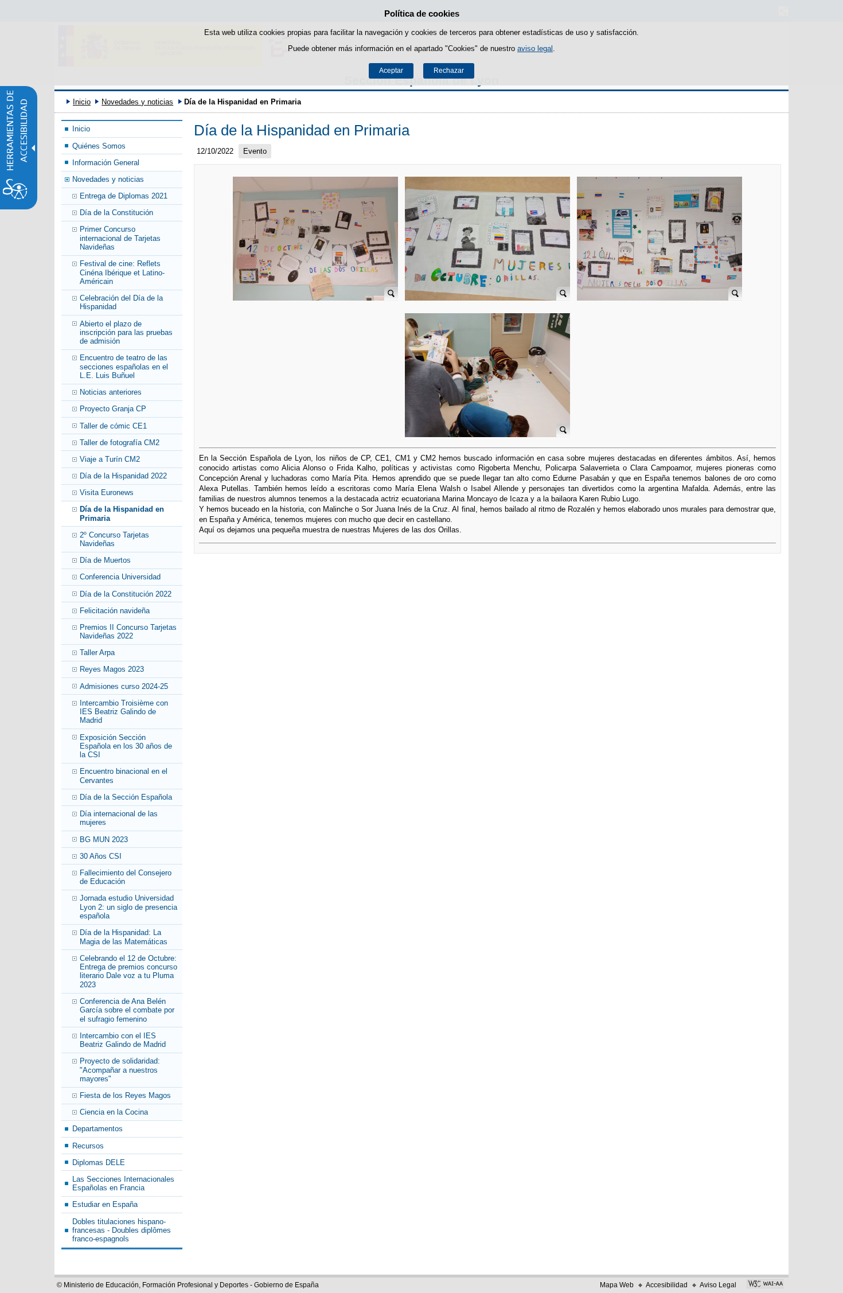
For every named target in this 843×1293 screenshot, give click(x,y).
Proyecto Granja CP (113, 408)
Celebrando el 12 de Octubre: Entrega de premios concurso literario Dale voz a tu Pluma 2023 (128, 971)
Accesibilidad (667, 1285)
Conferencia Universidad (120, 576)
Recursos (88, 1146)
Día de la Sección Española (126, 797)
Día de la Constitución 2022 (125, 594)
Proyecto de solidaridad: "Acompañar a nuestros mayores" (120, 1070)
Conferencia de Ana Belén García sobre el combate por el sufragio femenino (127, 1010)
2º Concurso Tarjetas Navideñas (114, 539)
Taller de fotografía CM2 (119, 442)
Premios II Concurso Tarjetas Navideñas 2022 (128, 631)
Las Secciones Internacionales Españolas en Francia (123, 1183)
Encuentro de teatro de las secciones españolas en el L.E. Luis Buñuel (124, 366)
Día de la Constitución (116, 212)
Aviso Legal (718, 1285)
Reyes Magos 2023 (112, 669)
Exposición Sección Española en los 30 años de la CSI (126, 746)
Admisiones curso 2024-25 (124, 686)
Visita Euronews (107, 492)
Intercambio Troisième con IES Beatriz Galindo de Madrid (124, 712)
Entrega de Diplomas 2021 (123, 196)
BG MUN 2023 (104, 839)
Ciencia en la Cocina (114, 1112)
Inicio (82, 102)
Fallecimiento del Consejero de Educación (125, 877)
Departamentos (97, 1128)
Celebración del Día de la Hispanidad (121, 302)
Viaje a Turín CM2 (110, 459)
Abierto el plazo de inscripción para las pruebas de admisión (126, 333)
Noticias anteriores (111, 392)
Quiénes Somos (99, 146)
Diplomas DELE (98, 1162)
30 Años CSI (101, 856)
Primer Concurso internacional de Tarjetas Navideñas (120, 238)
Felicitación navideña (115, 610)
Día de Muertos (105, 560)
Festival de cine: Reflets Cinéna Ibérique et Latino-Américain (122, 272)
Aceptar (391, 71)
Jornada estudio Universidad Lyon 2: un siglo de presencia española (128, 907)
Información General (105, 162)
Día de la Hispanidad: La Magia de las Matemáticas (123, 936)
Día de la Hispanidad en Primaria (122, 513)
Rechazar (449, 71)
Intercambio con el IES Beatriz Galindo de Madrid (123, 1040)
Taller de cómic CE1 (113, 426)
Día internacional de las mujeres (119, 818)
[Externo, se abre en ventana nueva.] (765, 1285)
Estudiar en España (105, 1204)
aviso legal (535, 48)
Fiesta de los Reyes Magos (125, 1095)
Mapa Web (617, 1285)
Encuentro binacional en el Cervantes (123, 775)
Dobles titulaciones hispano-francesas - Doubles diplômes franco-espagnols (121, 1230)
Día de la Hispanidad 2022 (123, 476)
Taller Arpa (97, 652)
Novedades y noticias (137, 102)
